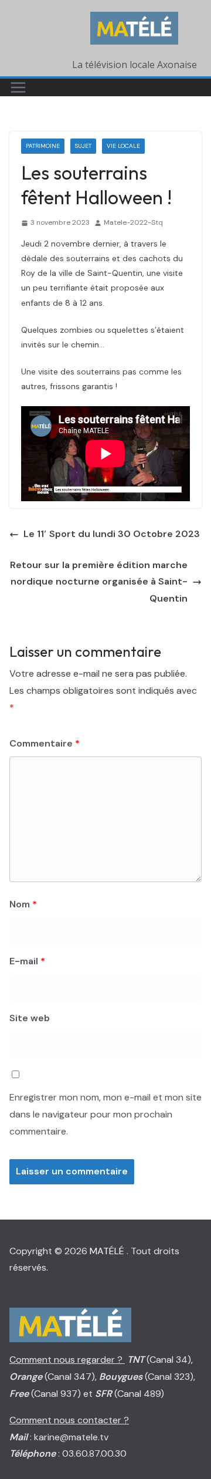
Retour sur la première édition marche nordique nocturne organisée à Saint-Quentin (99, 582)
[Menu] (18, 87)
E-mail (27, 961)
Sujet (83, 146)
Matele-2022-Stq (133, 222)
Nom (23, 904)
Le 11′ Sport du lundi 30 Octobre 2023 (111, 534)
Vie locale (123, 146)
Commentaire (44, 743)
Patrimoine (43, 146)
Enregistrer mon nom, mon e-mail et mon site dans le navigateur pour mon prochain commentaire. (105, 1114)
